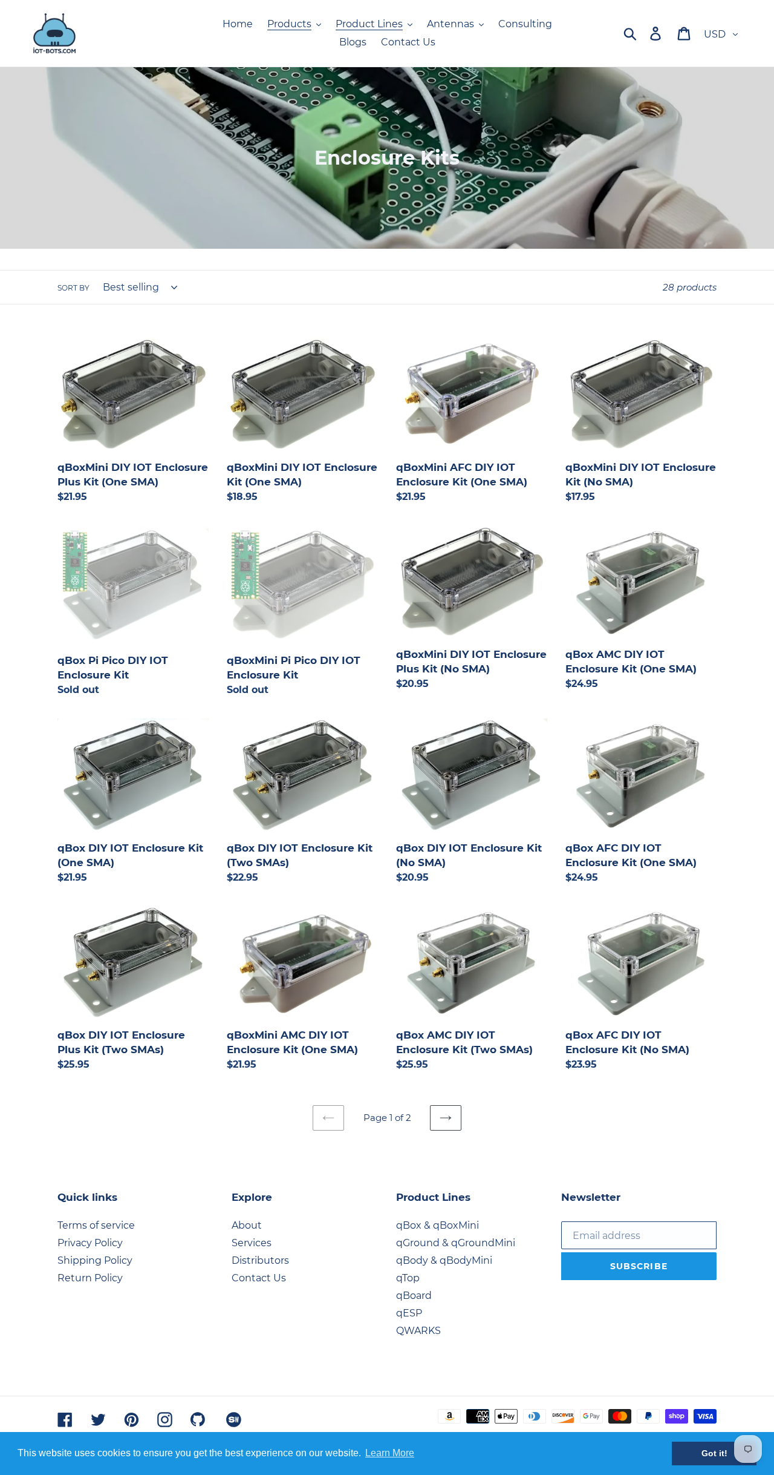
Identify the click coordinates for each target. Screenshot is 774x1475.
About (247, 1225)
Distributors (260, 1260)
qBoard (414, 1295)
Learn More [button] (389, 1453)
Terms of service (96, 1225)
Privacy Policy (90, 1243)
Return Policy (90, 1278)
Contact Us (259, 1278)
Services (252, 1243)
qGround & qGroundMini (455, 1243)
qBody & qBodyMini (444, 1260)
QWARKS (418, 1330)
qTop (408, 1278)
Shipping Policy (94, 1260)
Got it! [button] (714, 1453)
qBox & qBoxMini (437, 1225)
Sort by (73, 287)
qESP (409, 1313)
